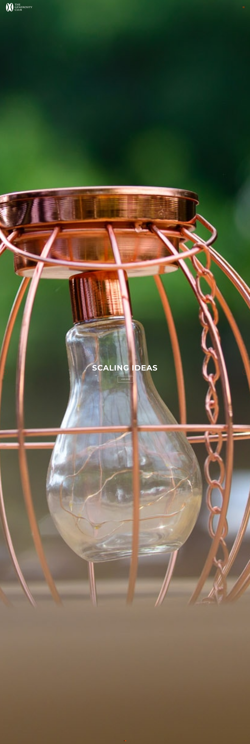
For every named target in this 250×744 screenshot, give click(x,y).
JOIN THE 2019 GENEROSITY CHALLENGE (125, 378)
